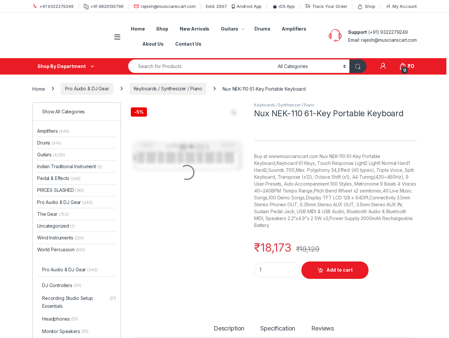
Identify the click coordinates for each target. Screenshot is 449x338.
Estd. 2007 (216, 6)
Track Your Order (329, 6)
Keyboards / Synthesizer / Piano (168, 88)
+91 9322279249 (56, 6)
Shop (370, 6)
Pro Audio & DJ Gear (87, 88)
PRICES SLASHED (60, 190)
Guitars (229, 29)
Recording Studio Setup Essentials (79, 302)
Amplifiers (294, 29)
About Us (153, 44)
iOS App (287, 6)
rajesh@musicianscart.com (168, 6)
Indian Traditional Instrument (69, 166)
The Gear (53, 214)
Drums (262, 29)
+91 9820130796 (107, 6)
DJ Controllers (61, 285)
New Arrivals (194, 29)
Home (138, 29)
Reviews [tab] (322, 329)
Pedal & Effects (59, 178)
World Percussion (61, 249)
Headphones (60, 319)
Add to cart (339, 270)
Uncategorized (56, 226)
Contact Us (188, 44)
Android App (249, 6)
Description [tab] (229, 329)
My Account (404, 6)
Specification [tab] (277, 329)
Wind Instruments (60, 237)
